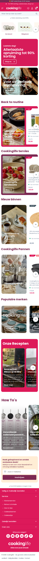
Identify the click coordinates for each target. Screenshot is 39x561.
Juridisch (4, 558)
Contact (27, 558)
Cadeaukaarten (10, 512)
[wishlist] (28, 8)
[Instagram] (8, 536)
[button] (35, 29)
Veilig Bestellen (13, 558)
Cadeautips (8, 515)
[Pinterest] (31, 536)
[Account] (32, 8)
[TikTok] (26, 536)
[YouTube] (13, 536)
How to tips (8, 508)
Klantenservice (9, 501)
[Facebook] (17, 536)
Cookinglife (10, 555)
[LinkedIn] (22, 536)
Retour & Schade (10, 504)
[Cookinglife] (15, 8)
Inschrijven (19, 477)
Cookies (21, 558)
